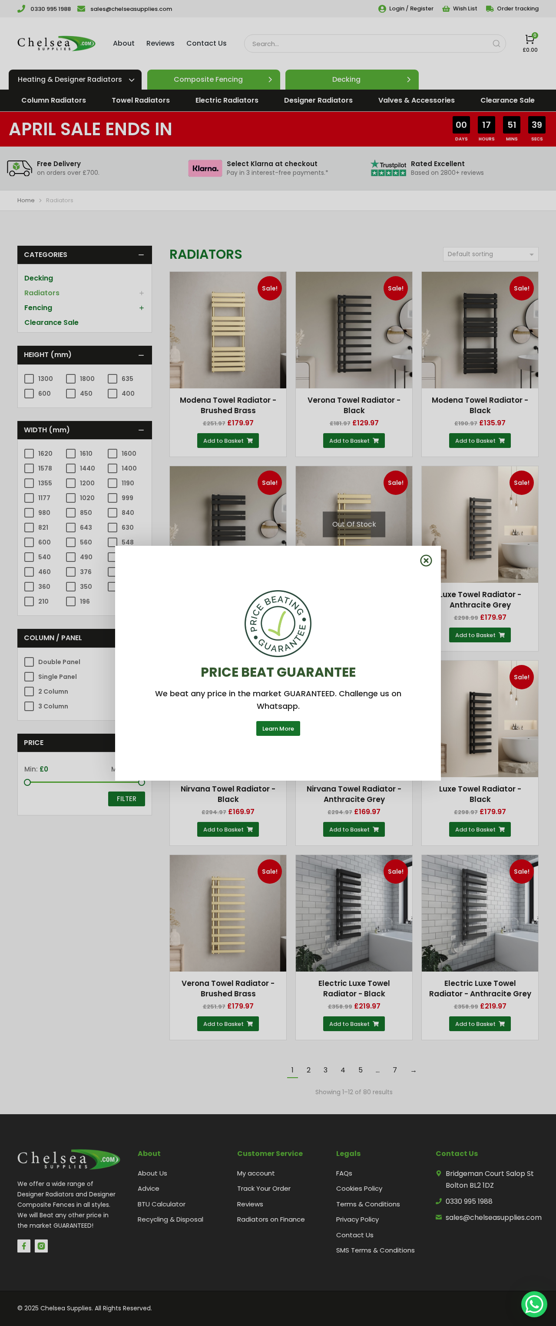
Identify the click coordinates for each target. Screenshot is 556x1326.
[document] (278, 663)
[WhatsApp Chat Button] (534, 1304)
